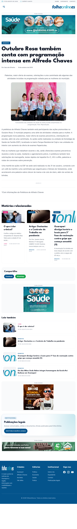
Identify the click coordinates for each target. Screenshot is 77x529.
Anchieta (20, 477)
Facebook (9, 276)
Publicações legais (54, 480)
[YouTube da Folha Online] (72, 472)
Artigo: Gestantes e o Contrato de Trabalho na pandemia (41, 341)
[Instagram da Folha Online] (68, 472)
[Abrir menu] (4, 7)
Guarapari (20, 472)
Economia (35, 475)
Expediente (64, 1)
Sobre (57, 1)
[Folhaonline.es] (63, 7)
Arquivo (6, 42)
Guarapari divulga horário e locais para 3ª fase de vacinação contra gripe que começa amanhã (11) (63, 235)
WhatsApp (20, 276)
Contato (72, 1)
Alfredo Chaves (22, 475)
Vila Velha (20, 480)
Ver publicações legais (16, 431)
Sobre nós (51, 472)
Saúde (34, 477)
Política (34, 472)
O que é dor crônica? (26, 326)
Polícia (34, 480)
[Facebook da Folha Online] (64, 472)
